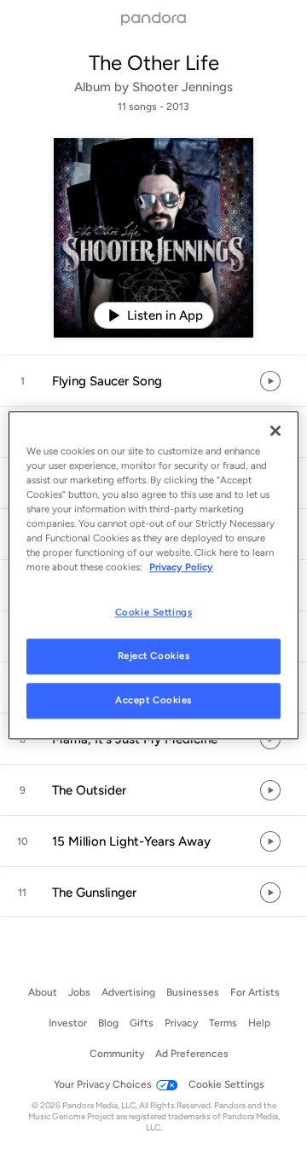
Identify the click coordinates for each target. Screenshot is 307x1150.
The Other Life (154, 62)
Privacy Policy (181, 567)
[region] (153, 575)
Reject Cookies (154, 656)
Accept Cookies (153, 700)
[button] (153, 381)
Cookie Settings (154, 612)
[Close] (275, 430)
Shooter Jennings (182, 87)
